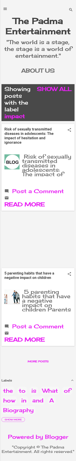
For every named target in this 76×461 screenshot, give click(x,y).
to (22, 390)
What (50, 390)
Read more (24, 204)
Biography (18, 410)
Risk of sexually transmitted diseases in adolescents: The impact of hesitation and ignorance (28, 136)
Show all (54, 89)
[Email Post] (6, 198)
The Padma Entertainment (38, 26)
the (8, 390)
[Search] (71, 10)
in (23, 400)
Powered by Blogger (38, 436)
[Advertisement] (38, 239)
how (9, 400)
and (37, 400)
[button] (69, 130)
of (67, 390)
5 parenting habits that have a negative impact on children (29, 275)
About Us (38, 70)
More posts (38, 361)
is (33, 390)
